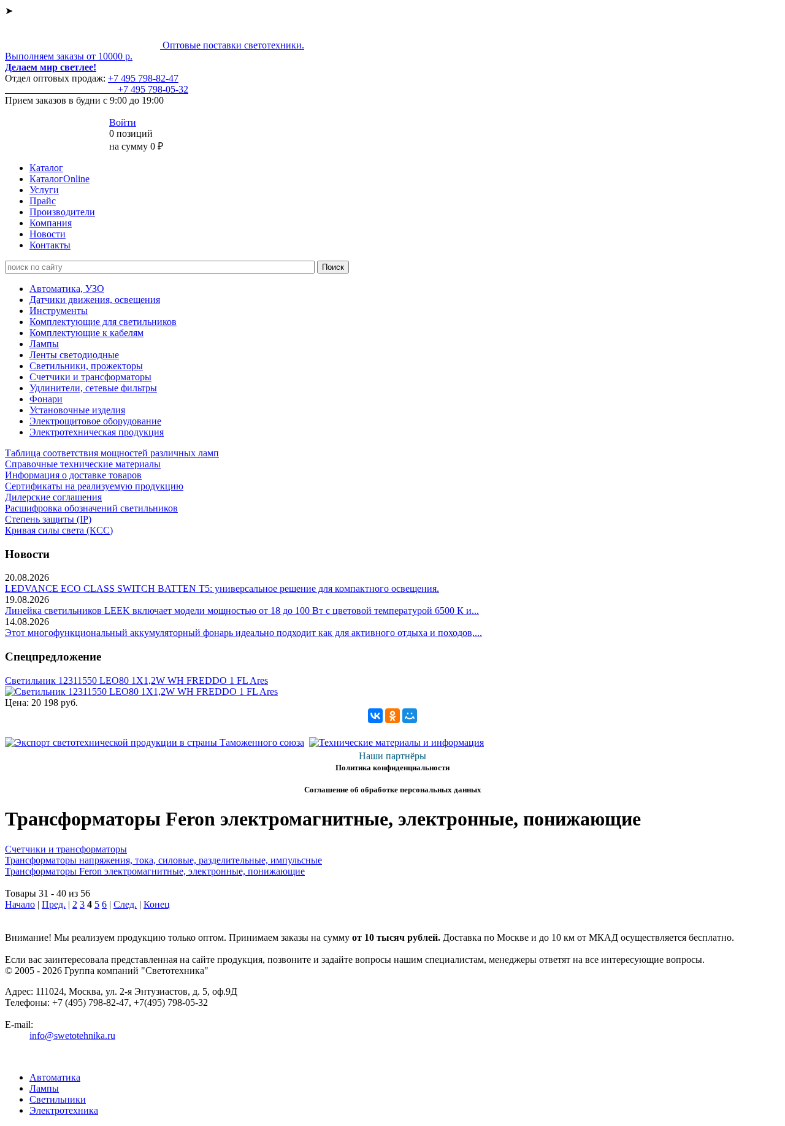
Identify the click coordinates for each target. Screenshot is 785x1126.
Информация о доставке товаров (73, 475)
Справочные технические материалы (83, 464)
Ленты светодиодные (74, 355)
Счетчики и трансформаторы (90, 377)
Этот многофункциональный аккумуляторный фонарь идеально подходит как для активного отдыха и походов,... (243, 632)
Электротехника (63, 1110)
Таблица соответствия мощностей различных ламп (112, 453)
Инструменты (58, 310)
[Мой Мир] (409, 715)
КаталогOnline (59, 179)
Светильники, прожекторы (86, 366)
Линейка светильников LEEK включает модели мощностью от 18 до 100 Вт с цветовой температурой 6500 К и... (242, 610)
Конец (157, 904)
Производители (62, 212)
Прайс (42, 201)
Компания (50, 223)
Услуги (44, 190)
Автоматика (54, 1077)
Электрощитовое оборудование (95, 421)
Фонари (46, 399)
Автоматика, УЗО (66, 288)
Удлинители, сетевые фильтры (93, 388)
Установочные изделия (77, 410)
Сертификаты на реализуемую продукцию (94, 486)
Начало (20, 904)
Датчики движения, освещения (94, 299)
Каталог (46, 168)
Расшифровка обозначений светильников (91, 508)
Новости (47, 234)
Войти (122, 122)
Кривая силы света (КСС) (59, 530)
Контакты (50, 245)
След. (125, 904)
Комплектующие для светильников (103, 321)
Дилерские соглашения (53, 497)
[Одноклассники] (392, 715)
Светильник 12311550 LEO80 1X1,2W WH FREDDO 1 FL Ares (136, 680)
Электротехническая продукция (96, 432)
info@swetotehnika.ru (72, 1035)
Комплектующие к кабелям (86, 332)
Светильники (57, 1099)
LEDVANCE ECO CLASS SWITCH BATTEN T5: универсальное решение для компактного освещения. (222, 588)
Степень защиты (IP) (48, 519)
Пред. (54, 904)
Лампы (44, 344)
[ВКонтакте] (375, 715)
